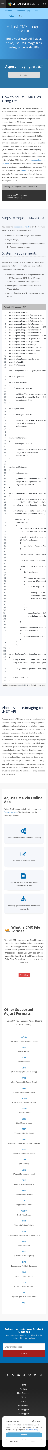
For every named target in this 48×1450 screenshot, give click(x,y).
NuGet (23, 170)
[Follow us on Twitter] (13, 1375)
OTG (24, 1282)
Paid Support (23, 1413)
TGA (24, 1241)
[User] (39, 4)
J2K (24, 1170)
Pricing (23, 1397)
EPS (24, 1262)
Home (23, 1385)
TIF (24, 1201)
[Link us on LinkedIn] (18, 1375)
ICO (24, 1058)
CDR (24, 1272)
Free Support (23, 1409)
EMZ (24, 1139)
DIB (24, 1088)
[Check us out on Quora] (30, 1375)
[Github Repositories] (35, 1375)
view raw (41, 685)
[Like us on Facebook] (7, 1375)
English (32, 4)
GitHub (33, 685)
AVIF (24, 1303)
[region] (24, 496)
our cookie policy (32, 1430)
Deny (33, 1441)
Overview (24, 75)
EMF (24, 1129)
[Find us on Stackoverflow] (24, 1375)
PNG (24, 1180)
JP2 (24, 1160)
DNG (24, 1119)
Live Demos (23, 1405)
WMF (24, 1221)
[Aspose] (18, 4)
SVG (24, 1252)
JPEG (24, 1078)
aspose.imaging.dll (21, 227)
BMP (24, 1047)
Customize (14, 1441)
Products (23, 1389)
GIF (24, 1149)
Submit (24, 1353)
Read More (24, 975)
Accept (24, 1435)
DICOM (24, 1098)
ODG (24, 1293)
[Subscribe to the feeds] (41, 1375)
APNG (24, 1037)
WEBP (24, 1211)
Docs (23, 1401)
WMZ (24, 1231)
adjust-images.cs (10, 685)
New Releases (23, 1393)
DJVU (24, 1109)
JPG (24, 1068)
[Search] (44, 4)
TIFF (24, 1190)
